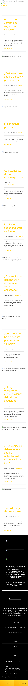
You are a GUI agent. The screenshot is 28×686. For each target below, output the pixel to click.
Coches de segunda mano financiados (15, 627)
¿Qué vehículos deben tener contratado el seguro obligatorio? (13, 283)
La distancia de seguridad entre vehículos (13, 228)
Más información (8, 48)
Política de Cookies (11, 674)
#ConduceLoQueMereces (15, 632)
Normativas (20, 236)
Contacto (15, 651)
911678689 (19, 615)
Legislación (19, 406)
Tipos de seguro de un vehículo (13, 509)
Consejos (20, 35)
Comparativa (20, 517)
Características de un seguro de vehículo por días (14, 174)
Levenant (13, 677)
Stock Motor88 (15, 623)
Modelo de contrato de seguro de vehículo (11, 24)
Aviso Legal (8, 666)
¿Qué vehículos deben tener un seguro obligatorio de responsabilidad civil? (13, 454)
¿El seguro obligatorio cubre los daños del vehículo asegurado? (13, 393)
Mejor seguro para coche (12, 125)
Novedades (11, 184)
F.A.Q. (15, 646)
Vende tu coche (15, 637)
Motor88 (15, 641)
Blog (15, 655)
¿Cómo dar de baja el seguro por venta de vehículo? (12, 338)
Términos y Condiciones (12, 668)
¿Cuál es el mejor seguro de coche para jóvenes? (14, 77)
